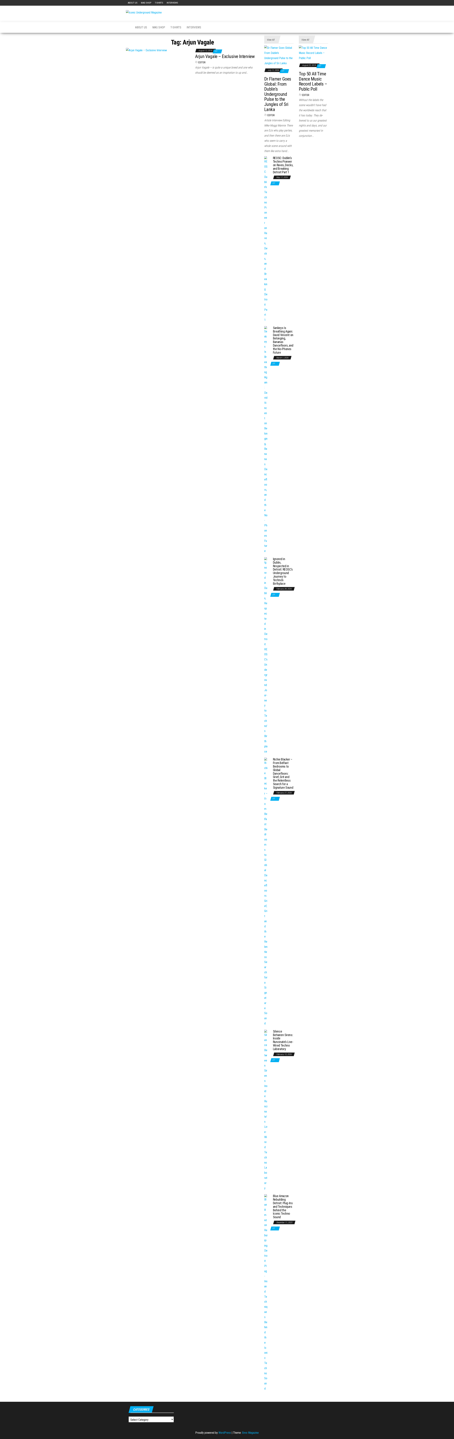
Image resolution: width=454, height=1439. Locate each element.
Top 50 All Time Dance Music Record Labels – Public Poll (313, 81)
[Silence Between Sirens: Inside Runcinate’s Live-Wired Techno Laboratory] (266, 1110)
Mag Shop (146, 2)
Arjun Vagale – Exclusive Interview (224, 56)
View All (270, 39)
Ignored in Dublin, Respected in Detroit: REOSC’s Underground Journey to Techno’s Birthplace (283, 571)
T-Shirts (159, 2)
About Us (132, 2)
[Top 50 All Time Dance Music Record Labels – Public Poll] (313, 53)
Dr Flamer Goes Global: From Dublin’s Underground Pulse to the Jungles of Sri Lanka (277, 94)
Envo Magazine (250, 1432)
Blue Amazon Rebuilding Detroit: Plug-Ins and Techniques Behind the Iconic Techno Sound (283, 1206)
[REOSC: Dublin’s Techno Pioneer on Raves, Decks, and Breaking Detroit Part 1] (266, 239)
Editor (202, 62)
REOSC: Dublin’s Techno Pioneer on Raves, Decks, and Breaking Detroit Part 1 (283, 165)
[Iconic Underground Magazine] (127, 27)
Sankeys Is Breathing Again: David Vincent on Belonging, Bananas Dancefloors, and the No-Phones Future (283, 340)
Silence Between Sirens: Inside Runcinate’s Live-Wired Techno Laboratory (283, 1040)
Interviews (172, 2)
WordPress (224, 1432)
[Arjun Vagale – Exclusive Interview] (146, 50)
